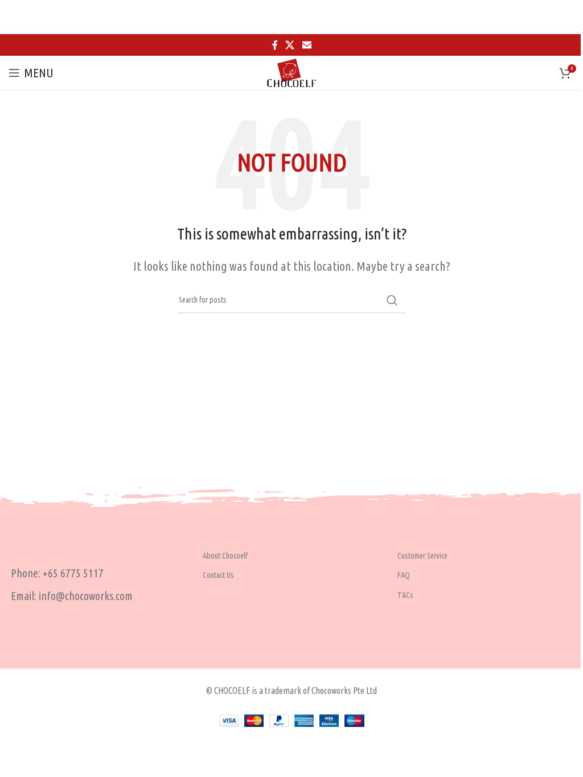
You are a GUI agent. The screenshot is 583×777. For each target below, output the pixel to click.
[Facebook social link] (275, 44)
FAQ (403, 575)
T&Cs (405, 595)
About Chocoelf (225, 555)
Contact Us (218, 575)
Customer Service (422, 555)
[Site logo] (291, 71)
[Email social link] (306, 44)
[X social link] (290, 44)
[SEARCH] (392, 300)
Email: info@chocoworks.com (72, 595)
